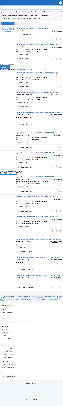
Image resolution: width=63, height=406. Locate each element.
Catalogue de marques (8, 357)
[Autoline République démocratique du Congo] (11, 2)
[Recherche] (60, 7)
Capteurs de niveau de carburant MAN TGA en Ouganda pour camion (38, 298)
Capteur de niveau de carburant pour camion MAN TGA (33, 28)
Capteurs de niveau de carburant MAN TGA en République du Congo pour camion (22, 296)
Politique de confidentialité (9, 348)
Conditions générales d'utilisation (10, 346)
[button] (60, 2)
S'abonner (5, 67)
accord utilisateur (42, 69)
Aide (3, 315)
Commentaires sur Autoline (9, 354)
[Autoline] (2, 12)
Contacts (4, 318)
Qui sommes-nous (7, 312)
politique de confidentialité (26, 69)
